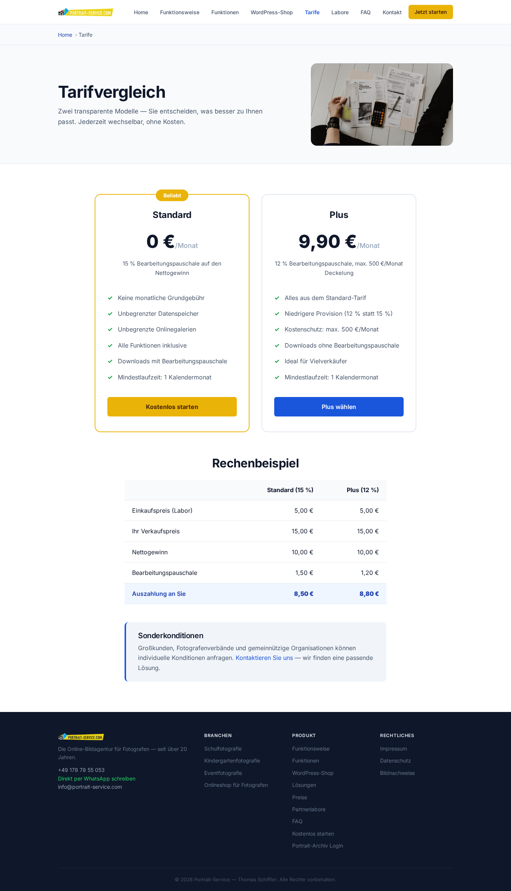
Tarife (312, 12)
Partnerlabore (308, 809)
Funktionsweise (179, 12)
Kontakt (392, 12)
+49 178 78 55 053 (81, 770)
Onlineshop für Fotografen (236, 785)
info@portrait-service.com (90, 787)
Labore (340, 12)
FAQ (366, 12)
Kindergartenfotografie (232, 760)
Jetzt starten (430, 12)
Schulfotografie (223, 748)
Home (141, 12)
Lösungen (304, 785)
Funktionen (225, 12)
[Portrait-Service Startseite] (86, 11)
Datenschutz (395, 760)
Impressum (393, 748)
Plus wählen (339, 406)
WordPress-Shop (272, 12)
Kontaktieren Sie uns (264, 657)
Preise (299, 797)
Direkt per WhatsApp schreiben (96, 778)
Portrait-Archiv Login (317, 845)
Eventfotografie (223, 773)
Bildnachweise (397, 773)
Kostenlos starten (172, 406)
